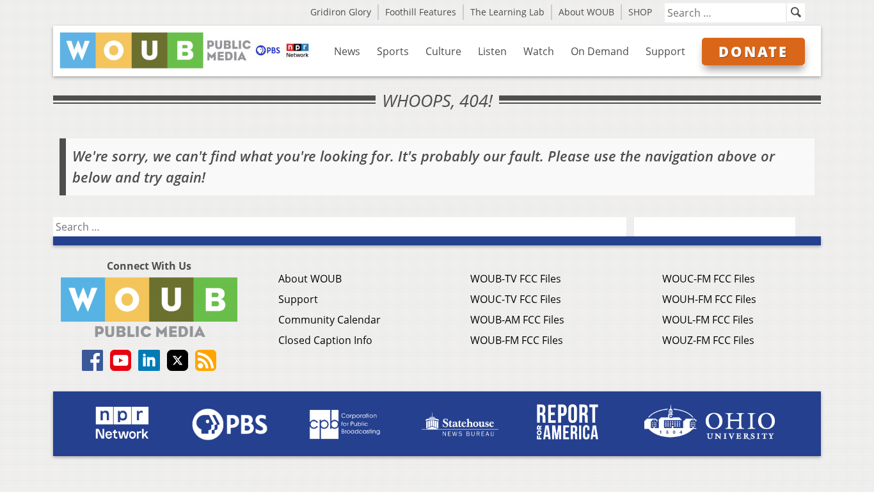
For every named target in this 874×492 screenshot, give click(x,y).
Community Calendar (329, 320)
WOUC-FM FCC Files (708, 279)
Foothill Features (420, 12)
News (347, 51)
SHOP (640, 12)
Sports (393, 51)
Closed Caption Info (325, 340)
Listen (492, 51)
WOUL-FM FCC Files (708, 320)
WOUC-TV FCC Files (515, 299)
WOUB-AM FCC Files (517, 320)
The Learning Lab (507, 12)
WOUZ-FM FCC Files (708, 340)
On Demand (600, 51)
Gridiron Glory (340, 12)
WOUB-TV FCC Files (515, 279)
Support (665, 51)
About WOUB (586, 12)
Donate (753, 51)
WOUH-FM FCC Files (709, 299)
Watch (538, 51)
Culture (443, 51)
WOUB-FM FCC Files (516, 340)
